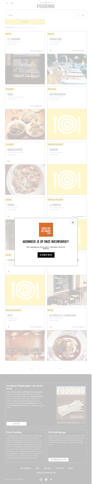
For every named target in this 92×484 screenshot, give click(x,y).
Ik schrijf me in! (46, 255)
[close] (73, 222)
